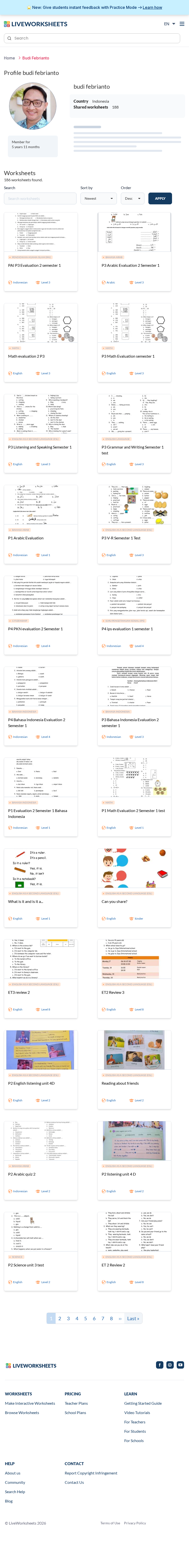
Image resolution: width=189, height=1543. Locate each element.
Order (126, 187)
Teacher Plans (76, 1403)
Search (9, 187)
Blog (9, 1501)
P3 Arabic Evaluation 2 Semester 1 (130, 265)
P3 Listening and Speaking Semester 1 (40, 447)
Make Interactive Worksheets (30, 1403)
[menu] (182, 24)
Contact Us (74, 1482)
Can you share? (114, 901)
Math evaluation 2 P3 (26, 356)
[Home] (35, 23)
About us (12, 1473)
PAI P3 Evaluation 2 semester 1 (34, 265)
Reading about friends (120, 1083)
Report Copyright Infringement (91, 1473)
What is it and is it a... (25, 901)
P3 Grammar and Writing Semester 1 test (133, 450)
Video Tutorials (137, 1412)
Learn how (152, 7)
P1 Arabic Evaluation (26, 537)
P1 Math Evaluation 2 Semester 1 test (133, 810)
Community (15, 1482)
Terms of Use (110, 1523)
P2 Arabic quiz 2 (21, 1174)
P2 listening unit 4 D (119, 1174)
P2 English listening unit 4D (31, 1083)
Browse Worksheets (22, 1412)
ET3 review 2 (19, 992)
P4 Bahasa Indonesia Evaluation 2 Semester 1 (36, 722)
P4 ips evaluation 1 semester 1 (127, 628)
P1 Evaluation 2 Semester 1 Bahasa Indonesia (37, 813)
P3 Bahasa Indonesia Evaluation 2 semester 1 (130, 722)
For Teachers (134, 1421)
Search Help (15, 1491)
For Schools (134, 1440)
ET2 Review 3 (113, 992)
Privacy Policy (135, 1523)
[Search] (10, 38)
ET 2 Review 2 (113, 1264)
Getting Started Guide (143, 1403)
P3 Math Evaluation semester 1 (128, 356)
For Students (135, 1431)
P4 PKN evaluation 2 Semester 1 (35, 628)
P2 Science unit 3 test (26, 1264)
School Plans (75, 1412)
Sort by (86, 187)
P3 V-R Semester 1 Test (121, 537)
